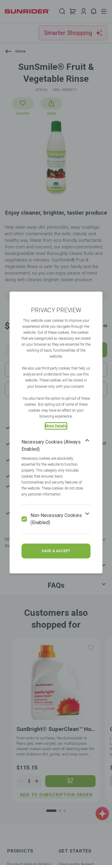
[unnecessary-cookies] (24, 519)
